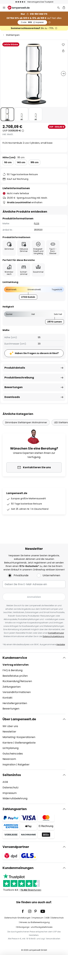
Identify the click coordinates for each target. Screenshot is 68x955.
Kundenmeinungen (18, 868)
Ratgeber (24, 764)
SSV (32, 22)
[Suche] (58, 7)
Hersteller (60, 644)
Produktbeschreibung (19, 377)
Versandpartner (16, 847)
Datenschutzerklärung (53, 636)
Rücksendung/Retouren (17, 681)
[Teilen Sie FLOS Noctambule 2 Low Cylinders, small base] (63, 50)
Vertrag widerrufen (16, 665)
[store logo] (20, 7)
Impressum (10, 793)
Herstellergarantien (15, 703)
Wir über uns (10, 726)
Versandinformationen (17, 692)
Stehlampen (13, 35)
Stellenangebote (25, 742)
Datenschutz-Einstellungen (17, 917)
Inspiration (9, 764)
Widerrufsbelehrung (15, 798)
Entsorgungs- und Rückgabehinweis (35, 927)
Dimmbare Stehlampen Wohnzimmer (26, 422)
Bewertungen (13, 387)
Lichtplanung (11, 748)
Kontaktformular (56, 633)
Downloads (12, 397)
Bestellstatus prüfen (15, 676)
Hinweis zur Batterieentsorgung (35, 922)
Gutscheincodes (13, 753)
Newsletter (9, 731)
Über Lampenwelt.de (19, 719)
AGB (5, 782)
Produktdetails (14, 368)
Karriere (8, 742)
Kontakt (7, 697)
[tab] (34, 683)
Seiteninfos (12, 775)
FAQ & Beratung (12, 670)
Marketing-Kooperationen (19, 737)
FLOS (36, 223)
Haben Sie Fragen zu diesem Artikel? (37, 353)
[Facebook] (25, 911)
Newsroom (9, 759)
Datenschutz (11, 787)
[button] (7, 114)
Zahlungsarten (12, 687)
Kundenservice (15, 657)
